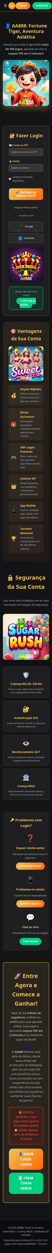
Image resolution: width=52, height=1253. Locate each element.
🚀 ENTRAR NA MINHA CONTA (26, 194)
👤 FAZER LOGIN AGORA (26, 1159)
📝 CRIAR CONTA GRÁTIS (26, 1183)
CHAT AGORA (30, 941)
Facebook (26, 238)
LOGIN (23, 5)
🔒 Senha (14, 161)
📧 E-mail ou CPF (18, 145)
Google (26, 226)
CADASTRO (42, 5)
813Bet (26, 1047)
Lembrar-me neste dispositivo (22, 178)
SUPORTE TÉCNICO (30, 903)
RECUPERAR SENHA (30, 866)
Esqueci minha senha (26, 207)
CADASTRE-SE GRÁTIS (28, 302)
